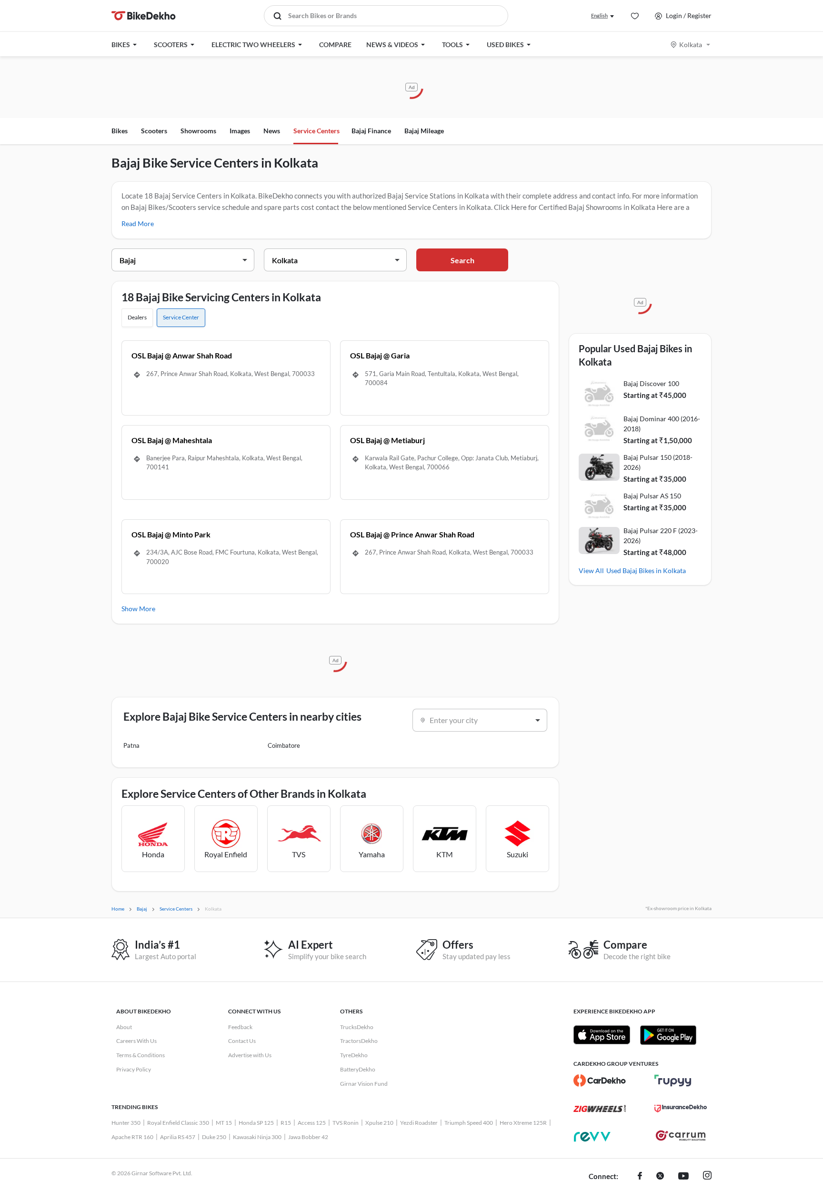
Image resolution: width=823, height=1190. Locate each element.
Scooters (154, 131)
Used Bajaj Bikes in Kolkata (646, 570)
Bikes (119, 131)
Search (462, 260)
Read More (137, 223)
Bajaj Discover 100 (651, 383)
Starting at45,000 (654, 395)
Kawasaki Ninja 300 (257, 1136)
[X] (660, 1176)
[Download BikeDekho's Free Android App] (668, 1035)
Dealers (137, 317)
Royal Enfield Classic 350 (178, 1122)
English (599, 15)
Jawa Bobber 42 (308, 1136)
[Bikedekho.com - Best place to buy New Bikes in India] (143, 15)
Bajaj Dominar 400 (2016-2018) (661, 424)
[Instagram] (707, 1176)
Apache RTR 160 (132, 1136)
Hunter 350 (126, 1122)
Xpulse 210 (379, 1122)
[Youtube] (683, 1176)
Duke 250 (214, 1136)
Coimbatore (284, 745)
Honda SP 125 (256, 1122)
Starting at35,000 (654, 479)
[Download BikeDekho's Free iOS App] (601, 1035)
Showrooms (198, 131)
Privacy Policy (133, 1069)
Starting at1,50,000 (657, 440)
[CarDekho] (599, 1080)
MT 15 (224, 1122)
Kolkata (690, 44)
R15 (286, 1122)
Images (240, 131)
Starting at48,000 (654, 552)
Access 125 (312, 1122)
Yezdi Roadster (419, 1122)
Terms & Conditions (140, 1055)
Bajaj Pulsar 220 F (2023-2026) (660, 535)
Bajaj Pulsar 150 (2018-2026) (658, 462)
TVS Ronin (345, 1122)
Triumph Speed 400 (468, 1122)
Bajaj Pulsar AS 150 (652, 496)
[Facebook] (640, 1176)
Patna (131, 745)
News (271, 131)
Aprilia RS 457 (177, 1136)
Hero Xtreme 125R (523, 1122)
